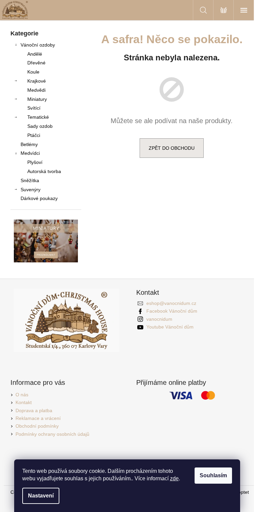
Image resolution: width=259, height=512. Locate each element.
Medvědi (36, 90)
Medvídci (30, 153)
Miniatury (37, 99)
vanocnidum (159, 319)
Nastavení (41, 496)
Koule (33, 72)
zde (174, 478)
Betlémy (29, 144)
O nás (22, 394)
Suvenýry (30, 189)
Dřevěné (36, 62)
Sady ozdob (40, 126)
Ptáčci (33, 135)
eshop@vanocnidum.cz (171, 303)
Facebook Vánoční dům (171, 311)
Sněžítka (30, 180)
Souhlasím (213, 475)
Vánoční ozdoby (38, 45)
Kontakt (24, 402)
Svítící (33, 108)
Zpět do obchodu (172, 148)
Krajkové (36, 81)
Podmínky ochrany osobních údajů (52, 434)
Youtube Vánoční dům (170, 327)
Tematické (38, 117)
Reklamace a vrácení (38, 418)
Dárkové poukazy (39, 198)
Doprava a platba (34, 410)
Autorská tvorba (44, 171)
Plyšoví (34, 162)
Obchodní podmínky (37, 426)
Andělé (34, 54)
